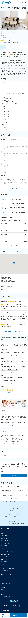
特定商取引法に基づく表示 (6, 596)
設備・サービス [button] (10, 47)
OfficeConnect (3, 570)
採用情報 (2, 592)
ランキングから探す (4, 540)
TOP (2, 501)
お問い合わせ (15, 475)
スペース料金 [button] (20, 47)
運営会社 (2, 589)
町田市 (10, 501)
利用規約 (2, 548)
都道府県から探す (4, 538)
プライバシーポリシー (5, 594)
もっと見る (13, 188)
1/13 (25, 27)
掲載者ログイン (4, 559)
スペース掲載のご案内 (5, 554)
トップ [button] (2, 47)
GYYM (2, 576)
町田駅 (15, 501)
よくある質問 (3, 545)
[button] (14, 20)
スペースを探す (4, 530)
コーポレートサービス (5, 543)
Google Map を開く (22, 251)
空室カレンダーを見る (18, 615)
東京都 (6, 501)
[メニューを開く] (25, 2)
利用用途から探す (4, 535)
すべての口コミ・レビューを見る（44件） (13, 331)
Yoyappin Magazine (4, 583)
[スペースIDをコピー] (5, 397)
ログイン (21, 2)
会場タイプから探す (4, 533)
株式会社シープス (10, 388)
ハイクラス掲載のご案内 (5, 556)
